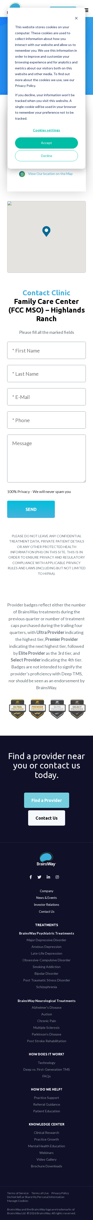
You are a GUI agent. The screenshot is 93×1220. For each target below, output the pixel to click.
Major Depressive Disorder (46, 940)
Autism (46, 1014)
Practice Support (46, 1098)
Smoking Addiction (47, 967)
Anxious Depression (46, 947)
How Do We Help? (46, 1089)
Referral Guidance (46, 1104)
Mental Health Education (46, 1146)
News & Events (46, 898)
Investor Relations (46, 905)
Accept (46, 143)
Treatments (46, 925)
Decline (46, 156)
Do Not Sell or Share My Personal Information (35, 1197)
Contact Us (47, 818)
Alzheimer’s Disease (47, 1007)
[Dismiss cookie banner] (76, 18)
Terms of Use (40, 1193)
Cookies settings (46, 130)
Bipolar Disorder (46, 973)
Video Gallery (46, 1159)
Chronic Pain (46, 1021)
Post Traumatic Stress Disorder (46, 980)
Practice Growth (46, 1139)
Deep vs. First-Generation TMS (46, 1069)
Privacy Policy (60, 1193)
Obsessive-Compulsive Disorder (46, 960)
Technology (46, 1063)
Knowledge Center (46, 1124)
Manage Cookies (17, 1201)
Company (46, 891)
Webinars (46, 1153)
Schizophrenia (46, 987)
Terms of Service (18, 1193)
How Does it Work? (46, 1054)
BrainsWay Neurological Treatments (47, 1001)
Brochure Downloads (46, 1166)
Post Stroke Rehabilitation (46, 1041)
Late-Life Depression (46, 953)
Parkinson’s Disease (46, 1034)
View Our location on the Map (50, 174)
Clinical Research (46, 1132)
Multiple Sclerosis (46, 1027)
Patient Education (46, 1111)
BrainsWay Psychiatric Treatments (46, 933)
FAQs (46, 1076)
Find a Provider (46, 800)
